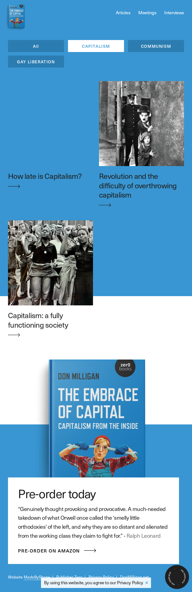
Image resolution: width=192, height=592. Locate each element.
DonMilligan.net (134, 576)
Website (29, 576)
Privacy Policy (130, 582)
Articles (123, 12)
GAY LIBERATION (36, 61)
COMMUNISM (156, 46)
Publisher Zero (69, 576)
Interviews (174, 12)
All (36, 46)
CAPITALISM (96, 46)
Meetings (147, 12)
